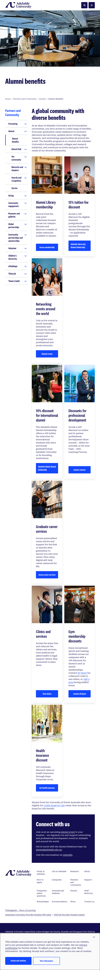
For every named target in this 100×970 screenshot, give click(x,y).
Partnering (12, 123)
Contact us (89, 902)
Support (88, 880)
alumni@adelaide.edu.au (49, 849)
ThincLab (12, 273)
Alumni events (47, 353)
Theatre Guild (14, 281)
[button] (94, 937)
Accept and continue (18, 960)
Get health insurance (47, 787)
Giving (11, 195)
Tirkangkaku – (20, 910)
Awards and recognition (16, 179)
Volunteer (12, 248)
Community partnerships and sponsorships (15, 237)
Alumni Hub (16, 149)
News (73, 902)
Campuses (56, 880)
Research (74, 871)
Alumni (11, 131)
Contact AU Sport (79, 693)
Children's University (12, 257)
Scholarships (43, 902)
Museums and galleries (14, 215)
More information (46, 960)
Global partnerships (13, 225)
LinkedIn (67, 855)
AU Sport (82, 673)
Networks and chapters (17, 168)
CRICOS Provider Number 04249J (69, 915)
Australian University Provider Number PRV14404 (28, 915)
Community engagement (13, 204)
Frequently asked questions (42, 893)
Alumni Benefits (15, 140)
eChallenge (12, 266)
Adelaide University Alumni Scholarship (78, 246)
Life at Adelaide (59, 871)
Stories (14, 188)
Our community (16, 158)
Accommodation (59, 902)
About (87, 871)
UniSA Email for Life (54, 805)
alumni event (68, 832)
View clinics (47, 693)
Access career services (47, 574)
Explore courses (80, 469)
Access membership (47, 247)
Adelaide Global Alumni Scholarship (47, 468)
